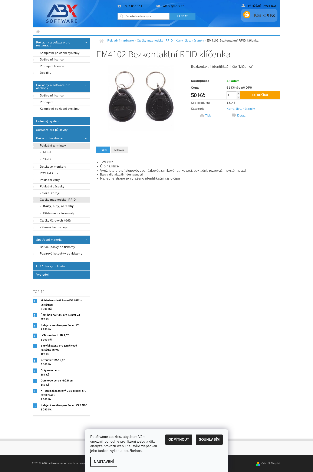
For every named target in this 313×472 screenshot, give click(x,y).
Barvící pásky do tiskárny (57, 247)
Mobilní (48, 152)
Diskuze (119, 149)
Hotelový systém (47, 121)
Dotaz (241, 115)
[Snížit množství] (238, 97)
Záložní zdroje (50, 193)
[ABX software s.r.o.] (62, 13)
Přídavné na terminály (58, 213)
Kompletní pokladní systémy (59, 53)
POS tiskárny (49, 173)
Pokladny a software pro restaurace (53, 44)
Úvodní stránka (38, 31)
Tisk (208, 115)
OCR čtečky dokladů (50, 266)
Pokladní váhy (50, 179)
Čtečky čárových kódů (55, 220)
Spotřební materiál (49, 239)
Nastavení (104, 461)
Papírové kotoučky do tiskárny (61, 253)
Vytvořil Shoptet (270, 463)
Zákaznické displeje (53, 227)
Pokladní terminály (53, 145)
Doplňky (45, 72)
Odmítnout (178, 439)
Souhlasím (209, 439)
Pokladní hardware (49, 138)
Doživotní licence (52, 59)
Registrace (270, 5)
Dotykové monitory (53, 166)
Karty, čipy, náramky (58, 206)
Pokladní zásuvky (52, 186)
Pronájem (46, 102)
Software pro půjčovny (52, 129)
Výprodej (42, 274)
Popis (103, 149)
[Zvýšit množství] (238, 93)
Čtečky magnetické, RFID (58, 199)
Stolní (47, 159)
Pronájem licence (52, 66)
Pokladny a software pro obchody (53, 86)
